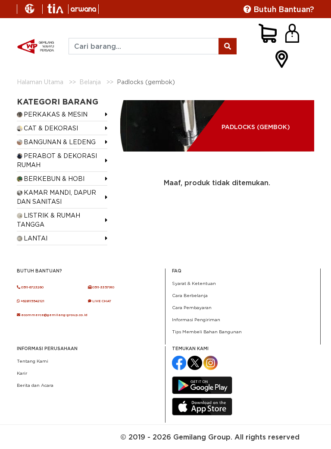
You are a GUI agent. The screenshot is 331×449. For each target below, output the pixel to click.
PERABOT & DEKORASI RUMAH (57, 160)
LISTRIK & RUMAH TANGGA (48, 220)
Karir (22, 373)
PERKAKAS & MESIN (55, 114)
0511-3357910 (102, 287)
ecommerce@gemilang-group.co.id (53, 315)
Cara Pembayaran (192, 307)
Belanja (90, 81)
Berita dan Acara (35, 385)
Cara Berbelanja (190, 295)
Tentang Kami (32, 361)
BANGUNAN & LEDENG (60, 141)
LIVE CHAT (101, 301)
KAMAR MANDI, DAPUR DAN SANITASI (56, 197)
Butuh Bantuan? (282, 9)
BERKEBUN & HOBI (54, 178)
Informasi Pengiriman (196, 319)
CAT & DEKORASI (51, 128)
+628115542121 (32, 301)
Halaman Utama (40, 81)
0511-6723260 (32, 287)
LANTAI (35, 238)
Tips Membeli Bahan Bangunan (207, 331)
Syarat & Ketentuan (194, 283)
